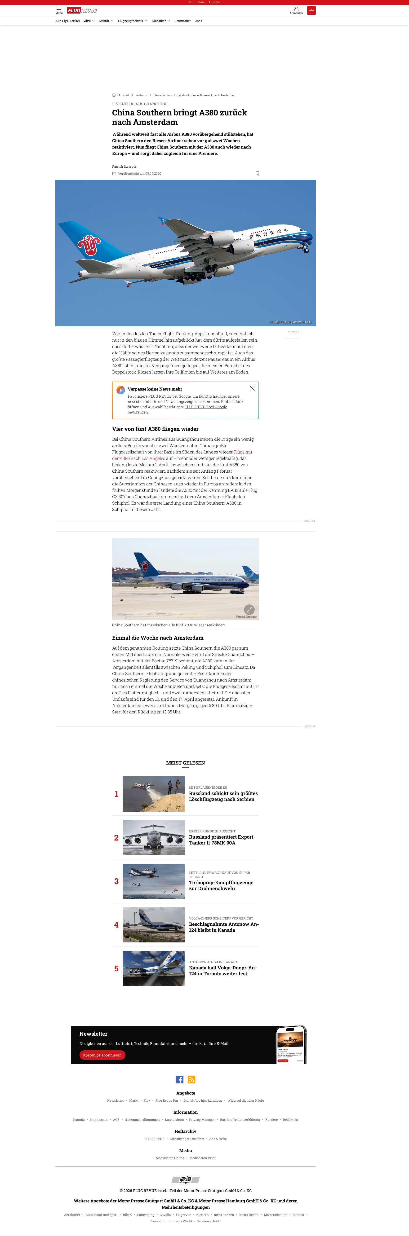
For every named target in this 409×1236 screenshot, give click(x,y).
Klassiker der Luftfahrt (187, 1139)
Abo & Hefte (218, 1139)
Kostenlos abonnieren (102, 1054)
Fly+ (147, 1100)
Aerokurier (72, 1215)
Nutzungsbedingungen (142, 1119)
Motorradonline (275, 1215)
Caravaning (146, 1215)
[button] (185, 253)
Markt (133, 1100)
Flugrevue (183, 1215)
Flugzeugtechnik (130, 21)
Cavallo (165, 1215)
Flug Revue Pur (167, 1100)
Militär (104, 21)
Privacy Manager (202, 1119)
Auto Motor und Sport (101, 1215)
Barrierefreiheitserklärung (240, 1119)
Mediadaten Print (202, 1158)
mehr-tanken (224, 1215)
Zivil (87, 21)
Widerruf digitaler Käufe (245, 1100)
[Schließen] (252, 388)
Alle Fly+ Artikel (67, 21)
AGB (116, 1119)
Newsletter (115, 1100)
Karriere (271, 1119)
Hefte (201, 2)
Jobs (198, 21)
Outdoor (298, 1215)
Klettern (202, 1215)
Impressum (99, 1119)
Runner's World (180, 1221)
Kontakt (79, 1119)
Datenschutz (174, 1119)
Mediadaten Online (170, 1158)
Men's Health (249, 1215)
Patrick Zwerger (124, 166)
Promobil (156, 1221)
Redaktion (290, 1119)
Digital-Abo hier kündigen (202, 1100)
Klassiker (159, 21)
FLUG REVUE (154, 1139)
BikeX (127, 1215)
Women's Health (209, 1221)
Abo (191, 2)
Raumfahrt (182, 21)
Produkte (214, 2)
